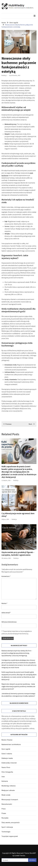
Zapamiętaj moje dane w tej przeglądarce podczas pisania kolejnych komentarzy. (17, 632)
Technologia (6, 832)
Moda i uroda (6, 795)
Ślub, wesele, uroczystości (11, 822)
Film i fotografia (7, 772)
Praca (3, 809)
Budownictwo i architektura (11, 744)
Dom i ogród (6, 749)
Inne (3, 777)
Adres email (6, 613)
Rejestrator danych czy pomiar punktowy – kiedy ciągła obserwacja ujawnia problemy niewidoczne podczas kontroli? (18, 686)
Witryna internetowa (9, 622)
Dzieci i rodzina (7, 754)
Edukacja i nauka (7, 758)
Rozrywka (5, 818)
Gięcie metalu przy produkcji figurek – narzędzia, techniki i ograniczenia (18, 553)
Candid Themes (19, 855)
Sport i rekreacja (7, 827)
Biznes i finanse (7, 740)
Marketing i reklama (9, 786)
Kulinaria (5, 781)
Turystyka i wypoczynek (10, 836)
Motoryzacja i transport (10, 799)
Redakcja (4, 75)
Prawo (4, 813)
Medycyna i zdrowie (8, 790)
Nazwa (4, 603)
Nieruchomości (7, 804)
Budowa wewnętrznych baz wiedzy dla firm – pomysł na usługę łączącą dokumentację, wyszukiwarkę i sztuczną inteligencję (17, 653)
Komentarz (6, 576)
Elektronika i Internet (9, 763)
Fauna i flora (6, 767)
